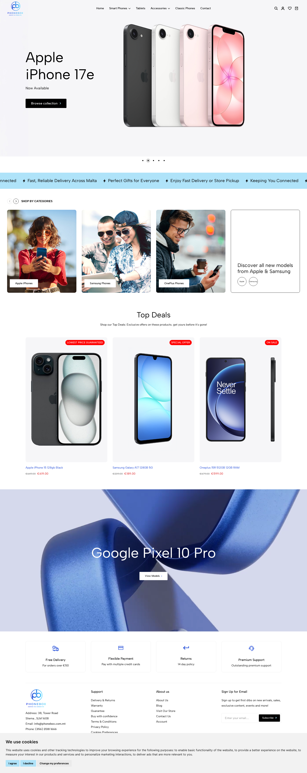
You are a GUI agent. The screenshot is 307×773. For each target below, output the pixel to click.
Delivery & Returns (103, 700)
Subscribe (268, 717)
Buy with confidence (104, 716)
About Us (162, 700)
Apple (241, 281)
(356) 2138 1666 (46, 729)
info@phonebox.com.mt (50, 723)
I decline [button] (28, 763)
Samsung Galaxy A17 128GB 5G (133, 467)
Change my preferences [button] (54, 763)
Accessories (159, 8)
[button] (143, 161)
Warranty (97, 705)
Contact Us (163, 716)
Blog (159, 705)
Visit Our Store (165, 711)
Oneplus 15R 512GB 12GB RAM (219, 467)
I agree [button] (13, 763)
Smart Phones (118, 8)
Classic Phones (185, 8)
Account (161, 721)
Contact (205, 8)
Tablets (140, 8)
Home (100, 8)
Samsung (253, 281)
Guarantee (97, 711)
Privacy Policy (100, 727)
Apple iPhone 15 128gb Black (44, 467)
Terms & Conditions (104, 721)
